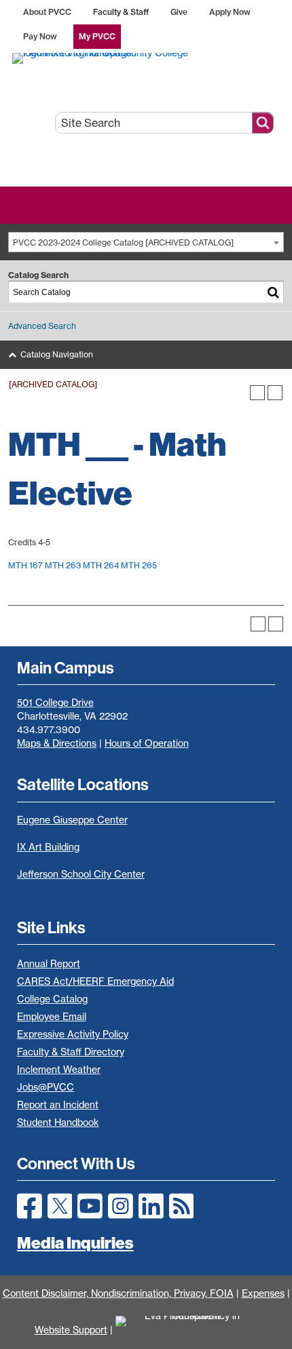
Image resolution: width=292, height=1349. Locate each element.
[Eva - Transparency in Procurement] (186, 1330)
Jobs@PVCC (45, 1087)
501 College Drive (55, 703)
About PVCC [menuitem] (47, 12)
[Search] (274, 292)
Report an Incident (57, 1105)
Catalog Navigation (56, 354)
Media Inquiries (75, 1242)
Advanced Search (42, 326)
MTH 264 (101, 565)
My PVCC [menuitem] (97, 36)
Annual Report (48, 964)
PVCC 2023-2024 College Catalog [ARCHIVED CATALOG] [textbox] (123, 242)
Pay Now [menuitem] (40, 36)
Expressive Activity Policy (72, 1034)
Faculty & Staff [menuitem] (121, 12)
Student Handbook (58, 1122)
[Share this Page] (239, 392)
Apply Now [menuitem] (230, 12)
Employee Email (51, 1017)
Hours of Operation (147, 743)
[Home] (146, 57)
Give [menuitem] (178, 12)
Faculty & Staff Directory (70, 1052)
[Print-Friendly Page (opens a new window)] (257, 392)
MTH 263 (63, 565)
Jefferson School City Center (81, 874)
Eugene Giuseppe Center (72, 820)
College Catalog (52, 999)
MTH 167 (25, 565)
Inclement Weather (59, 1069)
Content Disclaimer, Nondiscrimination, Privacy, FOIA (118, 1293)
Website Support (71, 1330)
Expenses (263, 1293)
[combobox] (146, 242)
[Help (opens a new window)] (275, 392)
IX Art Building (48, 847)
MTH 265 (139, 565)
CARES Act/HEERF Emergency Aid (95, 981)
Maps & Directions (56, 743)
